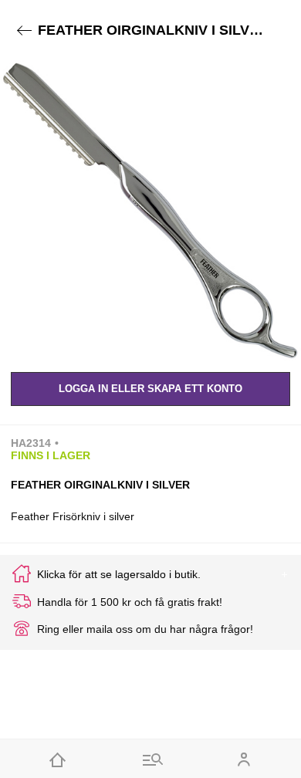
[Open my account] (243, 758)
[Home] (57, 758)
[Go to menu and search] (151, 758)
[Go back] (24, 30)
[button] (150, 210)
